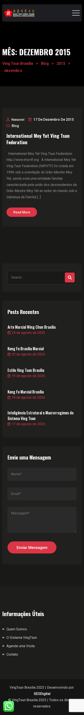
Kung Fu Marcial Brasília (26, 392)
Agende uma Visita (20, 646)
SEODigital (42, 694)
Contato (12, 654)
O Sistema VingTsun (21, 638)
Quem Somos (16, 629)
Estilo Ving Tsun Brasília (26, 370)
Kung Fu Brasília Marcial (26, 348)
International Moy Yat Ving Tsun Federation (38, 138)
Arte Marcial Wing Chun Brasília (32, 327)
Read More (21, 212)
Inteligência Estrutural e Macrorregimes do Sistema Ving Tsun (41, 415)
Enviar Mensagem (32, 547)
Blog (15, 126)
